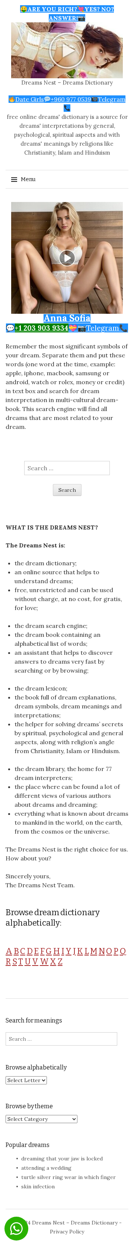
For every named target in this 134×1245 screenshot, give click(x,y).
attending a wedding (46, 1168)
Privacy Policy (67, 1231)
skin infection (38, 1186)
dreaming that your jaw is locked (62, 1158)
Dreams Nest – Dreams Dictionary (67, 82)
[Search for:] (67, 468)
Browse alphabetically (36, 1067)
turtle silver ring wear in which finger (68, 1177)
